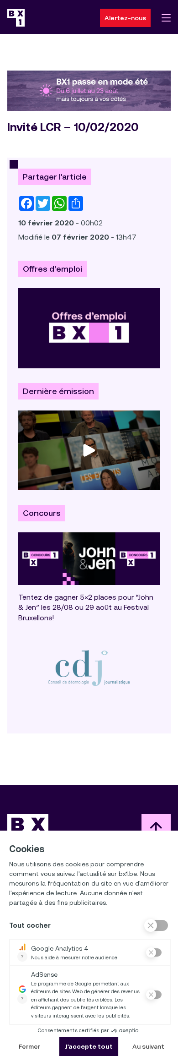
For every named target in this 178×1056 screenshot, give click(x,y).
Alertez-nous (125, 17)
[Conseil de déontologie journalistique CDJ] (89, 667)
